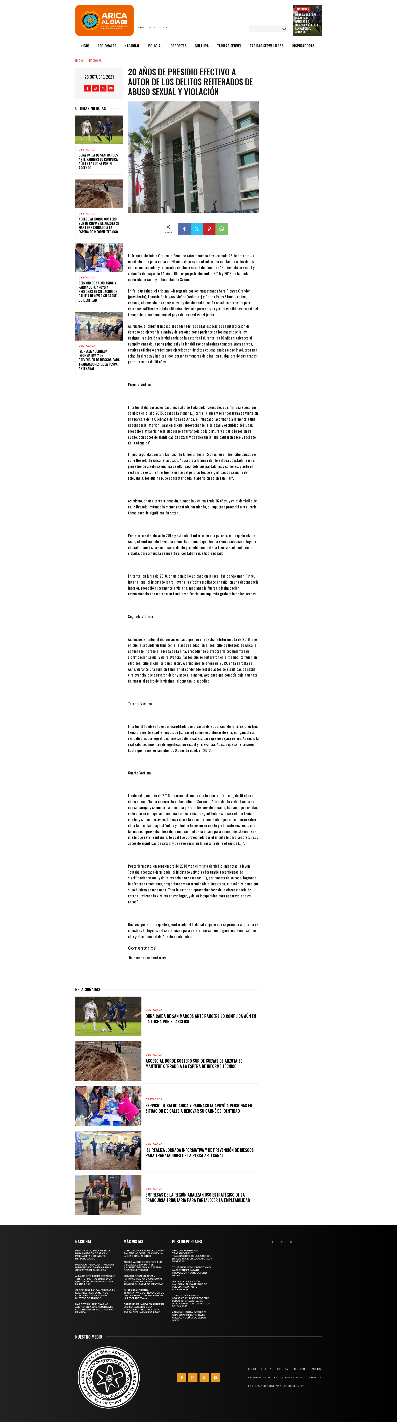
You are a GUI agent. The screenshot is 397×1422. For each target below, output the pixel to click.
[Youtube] (111, 88)
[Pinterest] (209, 229)
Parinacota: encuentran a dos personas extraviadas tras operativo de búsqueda (95, 1267)
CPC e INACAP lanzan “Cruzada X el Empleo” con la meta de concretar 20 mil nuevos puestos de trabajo (95, 1294)
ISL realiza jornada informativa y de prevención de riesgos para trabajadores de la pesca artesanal (99, 360)
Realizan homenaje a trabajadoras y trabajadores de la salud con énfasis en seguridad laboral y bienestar (192, 1256)
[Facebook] (87, 88)
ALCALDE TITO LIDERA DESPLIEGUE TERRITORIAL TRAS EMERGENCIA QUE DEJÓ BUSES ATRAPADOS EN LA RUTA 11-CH (95, 1280)
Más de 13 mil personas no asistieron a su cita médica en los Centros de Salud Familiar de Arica (94, 1308)
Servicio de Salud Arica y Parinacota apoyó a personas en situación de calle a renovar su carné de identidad (98, 292)
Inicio (79, 60)
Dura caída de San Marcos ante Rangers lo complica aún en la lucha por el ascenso (306, 23)
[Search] (284, 28)
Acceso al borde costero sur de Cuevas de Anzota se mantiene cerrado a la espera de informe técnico (99, 225)
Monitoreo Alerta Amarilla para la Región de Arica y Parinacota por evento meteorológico (92, 1254)
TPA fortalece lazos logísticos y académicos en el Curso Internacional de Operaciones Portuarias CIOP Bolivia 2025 (191, 1301)
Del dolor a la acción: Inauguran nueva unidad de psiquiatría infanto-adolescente (189, 1285)
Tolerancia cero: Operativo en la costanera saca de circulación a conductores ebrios (191, 1271)
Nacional (95, 60)
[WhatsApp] (221, 229)
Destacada (303, 9)
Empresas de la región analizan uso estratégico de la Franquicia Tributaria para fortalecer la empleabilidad (198, 1197)
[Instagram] (95, 88)
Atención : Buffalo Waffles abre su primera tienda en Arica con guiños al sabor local (189, 1316)
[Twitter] (103, 88)
